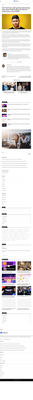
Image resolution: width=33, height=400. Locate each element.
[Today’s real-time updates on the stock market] (24, 290)
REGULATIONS (4, 201)
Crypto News (3, 197)
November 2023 (4, 190)
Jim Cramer (23, 236)
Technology (8, 240)
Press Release (4, 199)
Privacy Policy (2, 354)
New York (23, 237)
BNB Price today (21, 229)
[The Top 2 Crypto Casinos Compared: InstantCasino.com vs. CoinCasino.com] (9, 266)
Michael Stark (6, 12)
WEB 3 (3, 203)
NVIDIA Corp (27, 237)
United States (13, 240)
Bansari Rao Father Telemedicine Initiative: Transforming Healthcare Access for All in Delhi (14, 161)
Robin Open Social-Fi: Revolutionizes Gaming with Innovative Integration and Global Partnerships (15, 163)
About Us (1, 356)
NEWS (1, 369)
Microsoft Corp (19, 237)
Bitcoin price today (12, 229)
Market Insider (10, 237)
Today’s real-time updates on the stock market (23, 296)
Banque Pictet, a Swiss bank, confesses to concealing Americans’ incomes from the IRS (23, 309)
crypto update (10, 233)
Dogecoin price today (15, 233)
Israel (20, 236)
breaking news (26, 229)
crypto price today (4, 233)
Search (3, 152)
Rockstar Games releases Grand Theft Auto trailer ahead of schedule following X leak (8, 309)
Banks (7, 229)
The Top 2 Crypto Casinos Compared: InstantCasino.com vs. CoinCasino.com (12, 159)
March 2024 (3, 186)
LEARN (1, 367)
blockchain (16, 229)
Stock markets (4, 240)
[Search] (32, 1)
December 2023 (4, 188)
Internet (11, 236)
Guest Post (1, 365)
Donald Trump (21, 233)
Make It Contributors (4, 237)
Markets (15, 237)
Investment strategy (15, 236)
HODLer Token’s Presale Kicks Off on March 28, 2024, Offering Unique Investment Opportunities (15, 167)
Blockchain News (4, 195)
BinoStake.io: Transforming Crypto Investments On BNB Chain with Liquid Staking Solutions (14, 165)
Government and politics (5, 236)
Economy (26, 233)
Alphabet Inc (3, 229)
